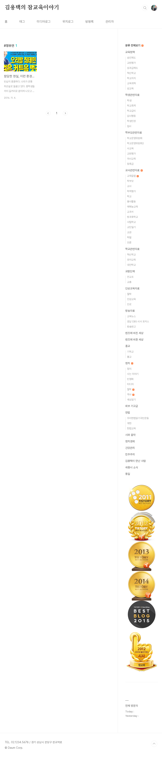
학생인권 (131, 121)
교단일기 (131, 227)
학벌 (129, 237)
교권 (129, 232)
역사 (129, 394)
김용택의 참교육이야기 (32, 7)
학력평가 (131, 191)
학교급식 (131, 110)
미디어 (130, 384)
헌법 (127, 412)
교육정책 (130, 52)
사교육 (130, 148)
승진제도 (131, 57)
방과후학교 (132, 216)
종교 (127, 346)
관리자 (109, 21)
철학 (129, 294)
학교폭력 (131, 105)
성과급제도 (132, 67)
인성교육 (131, 299)
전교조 (130, 276)
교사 (129, 186)
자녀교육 (131, 158)
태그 (22, 21)
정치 (128, 363)
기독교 (130, 351)
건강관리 (130, 447)
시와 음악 (130, 434)
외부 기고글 (131, 406)
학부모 (130, 181)
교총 (129, 282)
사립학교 (131, 222)
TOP (154, 744)
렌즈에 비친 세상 (134, 333)
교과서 (130, 211)
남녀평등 (131, 115)
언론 (129, 242)
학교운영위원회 (134, 138)
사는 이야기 (132, 373)
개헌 (129, 423)
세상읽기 (131, 399)
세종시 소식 (131, 467)
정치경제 (130, 441)
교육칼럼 (131, 175)
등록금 (130, 163)
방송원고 (131, 326)
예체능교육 (132, 206)
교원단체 (130, 271)
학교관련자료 (132, 249)
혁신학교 (131, 73)
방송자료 (130, 310)
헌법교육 (131, 428)
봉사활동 (131, 201)
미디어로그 (44, 21)
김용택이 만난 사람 (135, 460)
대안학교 (131, 264)
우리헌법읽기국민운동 (138, 418)
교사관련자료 (132, 170)
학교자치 (131, 78)
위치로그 (67, 21)
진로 (129, 304)
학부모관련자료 (133, 132)
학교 (129, 196)
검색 (145, 8)
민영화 (130, 379)
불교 (129, 356)
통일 (127, 473)
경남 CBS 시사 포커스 (138, 321)
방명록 (89, 21)
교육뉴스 (131, 316)
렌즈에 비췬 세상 (134, 339)
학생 (129, 100)
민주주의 (130, 454)
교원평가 (131, 62)
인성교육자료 (132, 288)
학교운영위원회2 (135, 143)
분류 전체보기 (133, 45)
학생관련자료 (132, 94)
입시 (129, 126)
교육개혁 (131, 83)
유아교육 (131, 259)
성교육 (130, 88)
